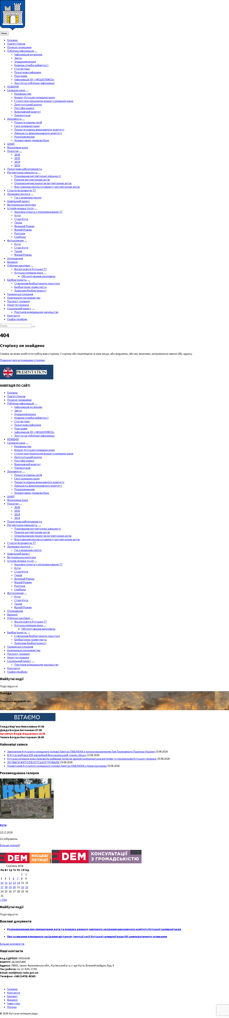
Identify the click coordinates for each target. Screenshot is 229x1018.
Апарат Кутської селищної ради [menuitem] (34, 97)
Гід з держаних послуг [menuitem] (28, 197)
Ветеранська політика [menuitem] (21, 204)
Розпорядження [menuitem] (24, 136)
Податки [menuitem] (12, 151)
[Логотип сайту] (12, 29)
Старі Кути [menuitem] (21, 219)
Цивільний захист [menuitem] (18, 201)
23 (26, 887)
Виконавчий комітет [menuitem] (27, 111)
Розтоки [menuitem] (19, 233)
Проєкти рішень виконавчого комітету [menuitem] (39, 129)
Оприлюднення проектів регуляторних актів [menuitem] (42, 183)
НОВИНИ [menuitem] (13, 86)
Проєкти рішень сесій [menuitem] (28, 122)
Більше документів (12, 944)
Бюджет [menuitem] (12, 996)
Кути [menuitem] (17, 215)
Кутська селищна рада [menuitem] (28, 272)
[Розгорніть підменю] (35, 51)
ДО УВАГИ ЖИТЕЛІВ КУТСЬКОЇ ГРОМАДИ (33, 762)
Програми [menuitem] (20, 76)
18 (6, 887)
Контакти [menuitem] (13, 315)
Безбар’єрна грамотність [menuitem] (30, 287)
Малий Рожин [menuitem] (23, 229)
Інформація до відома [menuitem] (28, 54)
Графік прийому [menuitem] (17, 319)
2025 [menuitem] (17, 158)
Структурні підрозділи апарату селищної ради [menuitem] (43, 101)
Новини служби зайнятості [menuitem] (31, 65)
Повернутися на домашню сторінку (22, 360)
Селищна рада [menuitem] (16, 90)
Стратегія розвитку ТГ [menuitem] (21, 190)
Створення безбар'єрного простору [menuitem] (37, 283)
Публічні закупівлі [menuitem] (18, 265)
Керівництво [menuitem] (22, 94)
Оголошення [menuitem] (15, 258)
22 (22, 887)
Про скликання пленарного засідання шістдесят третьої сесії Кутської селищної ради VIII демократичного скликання (87, 936)
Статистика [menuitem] (22, 68)
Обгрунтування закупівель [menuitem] (38, 276)
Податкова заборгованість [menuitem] (24, 169)
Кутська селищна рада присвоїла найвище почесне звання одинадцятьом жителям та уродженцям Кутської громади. (82, 758)
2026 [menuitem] (17, 154)
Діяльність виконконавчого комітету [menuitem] (38, 133)
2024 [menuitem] (17, 161)
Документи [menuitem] (14, 119)
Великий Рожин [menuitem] (24, 226)
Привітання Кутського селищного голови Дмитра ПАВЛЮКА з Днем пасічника (57, 766)
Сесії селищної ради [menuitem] (27, 126)
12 (10, 883)
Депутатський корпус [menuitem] (28, 104)
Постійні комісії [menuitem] (24, 108)
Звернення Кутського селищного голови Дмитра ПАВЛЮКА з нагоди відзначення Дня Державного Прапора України (81, 751)
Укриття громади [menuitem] (18, 305)
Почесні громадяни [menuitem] (19, 47)
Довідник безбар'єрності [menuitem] (30, 290)
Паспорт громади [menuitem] (18, 301)
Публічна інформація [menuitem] (20, 51)
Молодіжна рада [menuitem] (17, 147)
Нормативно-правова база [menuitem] (31, 140)
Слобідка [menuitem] (20, 237)
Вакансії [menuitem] (12, 262)
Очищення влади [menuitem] (25, 61)
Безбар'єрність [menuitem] (17, 280)
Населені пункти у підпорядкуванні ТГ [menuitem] (38, 212)
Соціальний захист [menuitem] (19, 308)
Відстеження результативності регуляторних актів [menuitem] (47, 187)
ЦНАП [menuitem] (11, 144)
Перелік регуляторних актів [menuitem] (32, 179)
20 (14, 887)
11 (6, 883)
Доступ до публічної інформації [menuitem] (34, 83)
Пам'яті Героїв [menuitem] (16, 43)
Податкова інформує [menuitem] (27, 72)
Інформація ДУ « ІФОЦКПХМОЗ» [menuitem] (34, 79)
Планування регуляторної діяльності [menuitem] (37, 176)
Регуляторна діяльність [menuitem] (22, 172)
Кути (3, 825)
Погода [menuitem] (11, 1007)
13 (14, 883)
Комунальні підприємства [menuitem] (23, 297)
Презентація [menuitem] (22, 115)
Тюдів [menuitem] (18, 222)
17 (2, 887)
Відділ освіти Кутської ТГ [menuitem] (30, 269)
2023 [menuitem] (17, 165)
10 (2, 883)
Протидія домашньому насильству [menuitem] (36, 312)
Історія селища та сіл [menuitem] (20, 208)
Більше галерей (10, 845)
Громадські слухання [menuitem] (20, 294)
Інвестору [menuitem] (13, 1003)
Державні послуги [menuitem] (18, 194)
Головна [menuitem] (12, 40)
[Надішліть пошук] (33, 326)
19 (10, 887)
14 (18, 883)
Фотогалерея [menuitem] (15, 240)
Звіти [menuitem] (18, 58)
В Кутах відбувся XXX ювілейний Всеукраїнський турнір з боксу (46, 755)
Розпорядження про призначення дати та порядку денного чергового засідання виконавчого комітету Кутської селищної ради (94, 929)
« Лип (3, 900)
